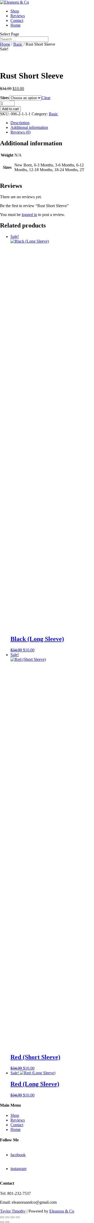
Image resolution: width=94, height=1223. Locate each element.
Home (15, 25)
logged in (29, 214)
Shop (14, 11)
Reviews (17, 16)
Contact (16, 20)
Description (20, 123)
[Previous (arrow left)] (2, 1222)
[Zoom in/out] (2, 1217)
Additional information (29, 127)
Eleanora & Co (61, 1211)
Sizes (4, 97)
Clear (46, 97)
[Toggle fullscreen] (7, 1217)
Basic (17, 44)
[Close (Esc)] (18, 1217)
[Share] (12, 1217)
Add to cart (10, 109)
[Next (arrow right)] (7, 1222)
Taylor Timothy (13, 1211)
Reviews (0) (20, 132)
